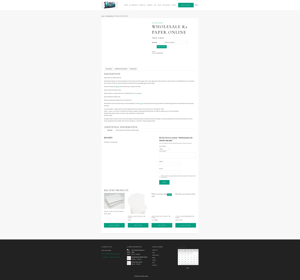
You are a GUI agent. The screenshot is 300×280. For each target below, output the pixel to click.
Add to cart (162, 46)
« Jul (187, 268)
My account (166, 5)
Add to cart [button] (138, 225)
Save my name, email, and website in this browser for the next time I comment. (178, 176)
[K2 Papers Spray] (109, 5)
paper (117, 86)
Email (161, 168)
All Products (133, 5)
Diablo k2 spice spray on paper (136, 217)
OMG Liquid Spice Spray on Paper (161, 217)
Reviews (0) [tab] (133, 69)
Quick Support (186, 5)
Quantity (154, 42)
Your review (163, 151)
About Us (143, 5)
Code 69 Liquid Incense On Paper (184, 217)
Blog (159, 5)
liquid (138, 93)
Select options (114, 225)
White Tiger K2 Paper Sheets (114, 211)
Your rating (162, 146)
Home (126, 5)
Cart (153, 252)
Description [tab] (109, 69)
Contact (150, 5)
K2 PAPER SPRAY (157, 23)
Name (161, 161)
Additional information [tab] (121, 69)
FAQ (155, 5)
